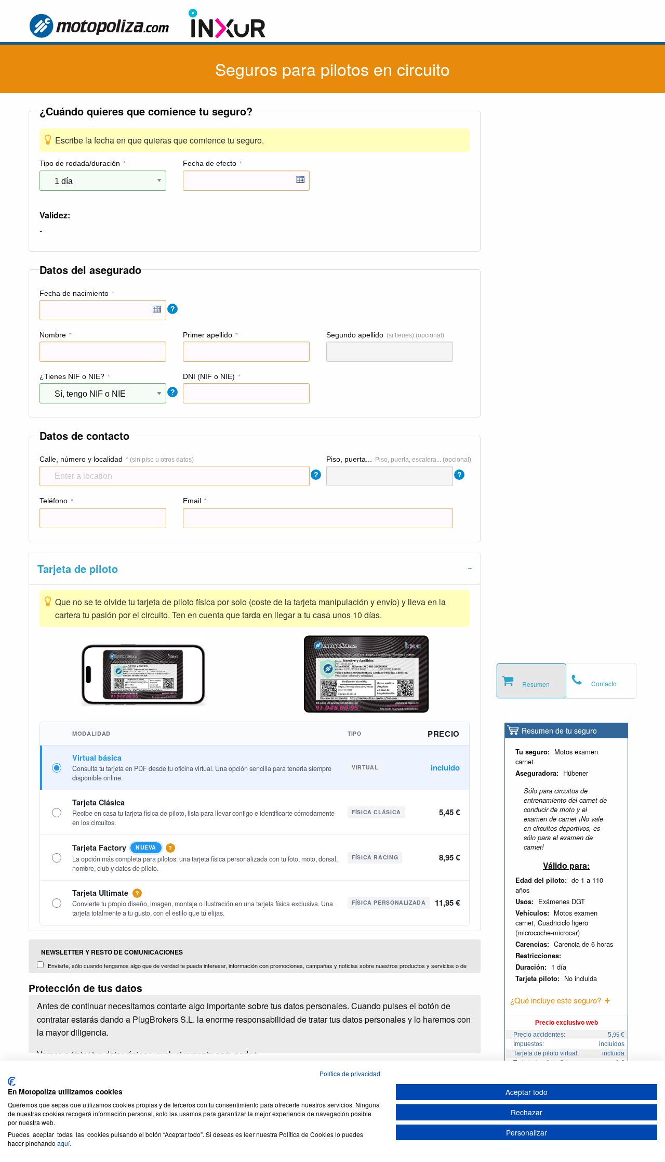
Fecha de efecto (209, 163)
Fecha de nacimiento (74, 293)
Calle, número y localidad (81, 459)
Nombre (52, 335)
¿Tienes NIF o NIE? (71, 376)
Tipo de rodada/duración (79, 163)
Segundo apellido (354, 335)
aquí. (64, 1143)
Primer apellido (207, 335)
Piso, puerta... (349, 459)
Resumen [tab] (536, 684)
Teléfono (53, 501)
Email (192, 501)
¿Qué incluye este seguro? (555, 1000)
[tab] (255, 568)
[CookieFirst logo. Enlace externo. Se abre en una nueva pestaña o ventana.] (12, 1081)
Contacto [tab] (604, 683)
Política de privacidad (350, 1073)
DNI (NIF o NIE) (209, 376)
